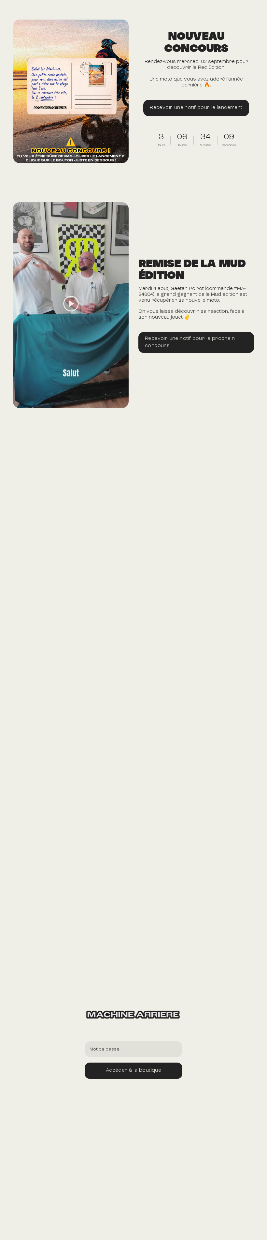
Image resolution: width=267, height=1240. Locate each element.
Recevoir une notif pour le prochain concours (190, 342)
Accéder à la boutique (133, 1070)
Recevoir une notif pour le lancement (196, 107)
